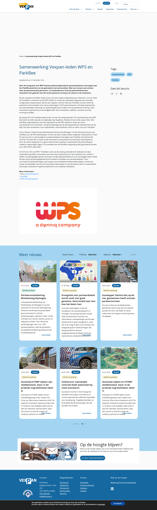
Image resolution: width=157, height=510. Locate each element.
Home (21, 56)
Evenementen (122, 9)
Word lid (106, 3)
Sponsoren (64, 482)
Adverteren (64, 485)
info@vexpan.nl (46, 496)
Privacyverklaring (87, 485)
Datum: (107, 254)
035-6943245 (45, 494)
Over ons (133, 9)
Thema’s (88, 9)
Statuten (83, 488)
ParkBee (24, 176)
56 (82, 424)
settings (101, 504)
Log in (117, 3)
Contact (97, 3)
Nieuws (100, 9)
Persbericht (64, 488)
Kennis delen (65, 491)
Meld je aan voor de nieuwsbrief (123, 482)
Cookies (83, 491)
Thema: (83, 254)
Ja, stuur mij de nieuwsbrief (92, 458)
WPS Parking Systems (29, 179)
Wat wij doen (74, 9)
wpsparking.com (32, 174)
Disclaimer (84, 482)
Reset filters (68, 254)
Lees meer (46, 335)
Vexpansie (110, 9)
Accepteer (118, 503)
